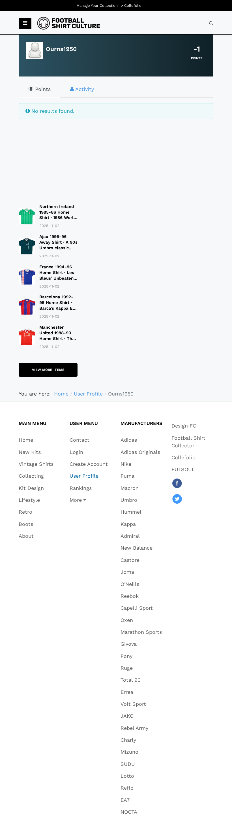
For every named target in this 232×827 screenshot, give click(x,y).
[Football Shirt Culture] (68, 23)
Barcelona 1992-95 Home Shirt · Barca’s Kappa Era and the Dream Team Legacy (58, 308)
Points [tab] (42, 89)
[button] (25, 23)
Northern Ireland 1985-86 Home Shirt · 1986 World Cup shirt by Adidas (57, 218)
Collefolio (132, 5)
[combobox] (211, 23)
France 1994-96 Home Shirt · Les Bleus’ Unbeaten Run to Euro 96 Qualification (56, 278)
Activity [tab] (84, 89)
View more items (48, 370)
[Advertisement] (48, 157)
